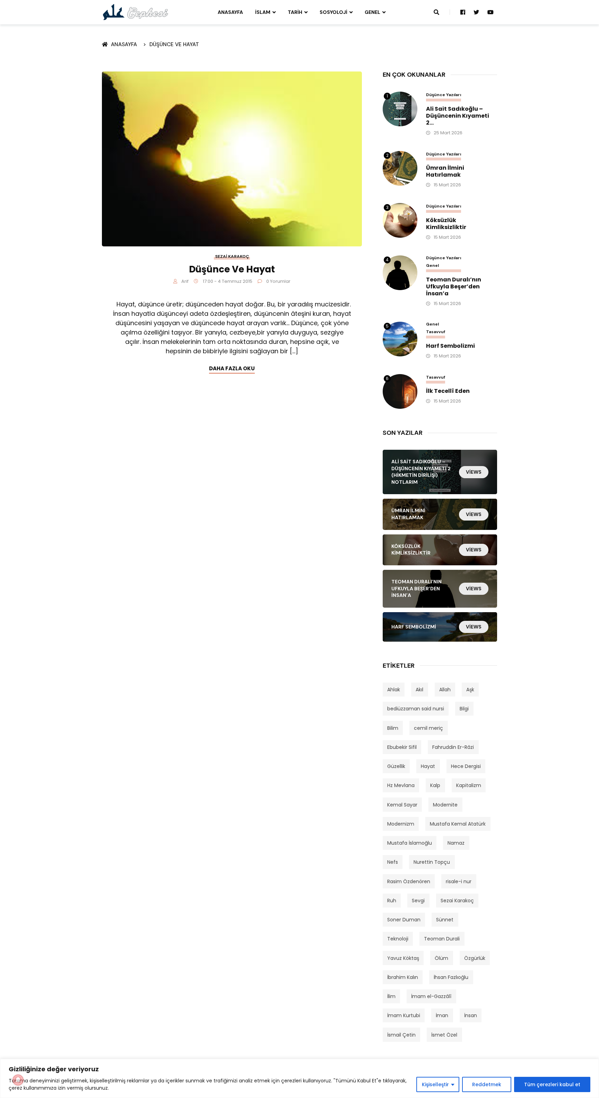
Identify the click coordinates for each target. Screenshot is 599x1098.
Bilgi (464, 708)
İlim (391, 996)
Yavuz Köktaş (403, 958)
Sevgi (418, 900)
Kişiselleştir (435, 1084)
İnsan (470, 1015)
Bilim (392, 728)
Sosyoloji (333, 12)
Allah (445, 689)
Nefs (392, 862)
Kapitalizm (468, 785)
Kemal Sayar (402, 804)
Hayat (428, 766)
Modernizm (400, 823)
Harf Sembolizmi (450, 346)
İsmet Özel (444, 1034)
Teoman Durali (442, 938)
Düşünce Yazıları (443, 95)
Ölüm (441, 958)
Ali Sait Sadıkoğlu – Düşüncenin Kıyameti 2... (457, 115)
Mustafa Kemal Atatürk (458, 823)
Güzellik (396, 766)
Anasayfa (230, 12)
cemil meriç (428, 728)
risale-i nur (458, 881)
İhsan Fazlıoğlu (451, 977)
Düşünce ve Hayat (174, 44)
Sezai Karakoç (232, 256)
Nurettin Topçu (432, 862)
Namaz (456, 842)
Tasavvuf (435, 332)
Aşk (470, 689)
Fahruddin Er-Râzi (453, 747)
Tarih (295, 12)
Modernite (445, 804)
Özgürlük (474, 958)
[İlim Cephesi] (136, 11)
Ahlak (393, 689)
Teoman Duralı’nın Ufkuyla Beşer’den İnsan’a (453, 286)
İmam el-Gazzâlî (431, 996)
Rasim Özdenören (408, 881)
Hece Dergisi (466, 766)
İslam (262, 12)
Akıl (419, 689)
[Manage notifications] (18, 1080)
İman (442, 1015)
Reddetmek (486, 1084)
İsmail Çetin (401, 1034)
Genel (372, 12)
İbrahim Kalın (402, 977)
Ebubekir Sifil (402, 747)
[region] (299, 1078)
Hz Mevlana (401, 785)
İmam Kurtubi (403, 1015)
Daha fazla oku (232, 368)
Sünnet (444, 919)
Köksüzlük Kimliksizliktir (446, 224)
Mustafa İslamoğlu (409, 842)
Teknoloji (397, 938)
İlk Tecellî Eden (448, 391)
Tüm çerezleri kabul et (552, 1084)
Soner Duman (403, 919)
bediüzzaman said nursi (415, 708)
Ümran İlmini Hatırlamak (445, 171)
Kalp (435, 785)
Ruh (391, 900)
